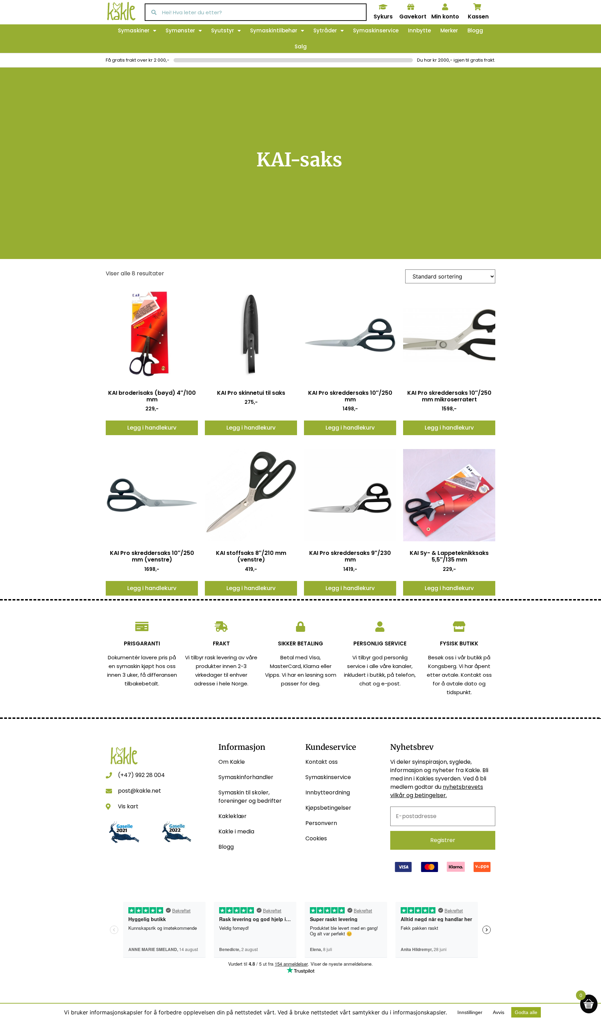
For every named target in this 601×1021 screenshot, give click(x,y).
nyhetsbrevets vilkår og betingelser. (436, 791)
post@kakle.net (139, 791)
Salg (301, 46)
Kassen (478, 17)
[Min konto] (445, 6)
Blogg (475, 30)
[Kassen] (477, 6)
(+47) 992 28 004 (141, 775)
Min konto (445, 17)
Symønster (180, 30)
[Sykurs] (382, 6)
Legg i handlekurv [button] (151, 428)
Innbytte (419, 30)
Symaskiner (134, 30)
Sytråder (325, 30)
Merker (449, 30)
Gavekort (412, 17)
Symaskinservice (376, 30)
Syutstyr (222, 30)
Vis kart (128, 806)
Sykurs (383, 17)
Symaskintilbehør (273, 30)
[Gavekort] (410, 6)
